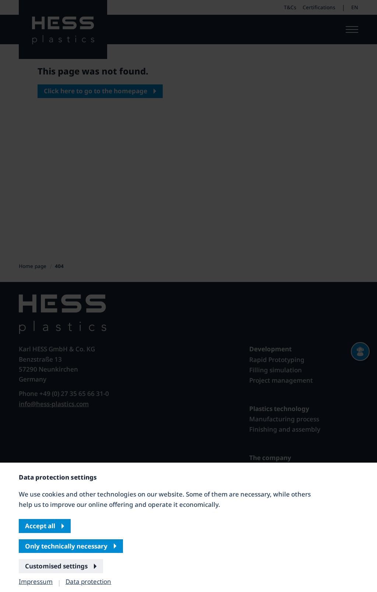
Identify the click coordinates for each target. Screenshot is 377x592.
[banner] (188, 296)
